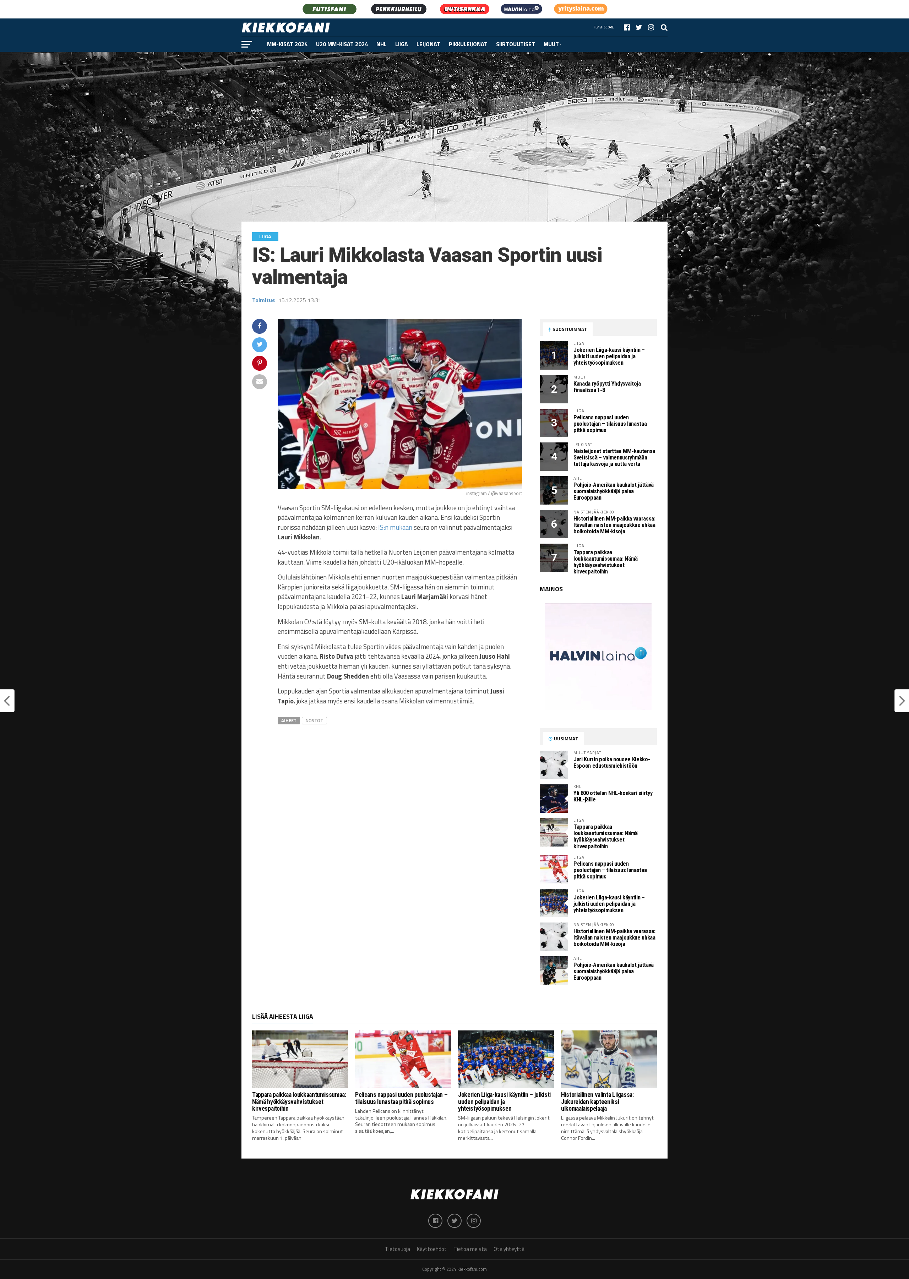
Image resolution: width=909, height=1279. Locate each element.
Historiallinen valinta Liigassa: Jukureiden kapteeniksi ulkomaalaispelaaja (597, 1101)
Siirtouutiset (515, 44)
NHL (381, 44)
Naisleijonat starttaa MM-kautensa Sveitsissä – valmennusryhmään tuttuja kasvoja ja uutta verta (614, 457)
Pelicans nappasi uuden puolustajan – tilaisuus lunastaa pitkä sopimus (610, 424)
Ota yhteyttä (509, 1249)
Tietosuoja (397, 1249)
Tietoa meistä (470, 1249)
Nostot (314, 720)
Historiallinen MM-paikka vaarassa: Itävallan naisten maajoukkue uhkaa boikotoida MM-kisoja (614, 525)
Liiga (401, 44)
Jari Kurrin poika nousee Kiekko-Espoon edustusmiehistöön (611, 762)
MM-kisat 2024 (287, 44)
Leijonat (428, 44)
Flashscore (604, 27)
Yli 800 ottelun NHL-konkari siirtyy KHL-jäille (612, 796)
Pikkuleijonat (468, 44)
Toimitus (263, 300)
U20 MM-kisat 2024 (342, 44)
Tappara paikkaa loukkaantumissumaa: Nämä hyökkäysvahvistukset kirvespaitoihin (605, 562)
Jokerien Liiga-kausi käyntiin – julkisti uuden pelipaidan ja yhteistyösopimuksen (609, 356)
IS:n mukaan (395, 527)
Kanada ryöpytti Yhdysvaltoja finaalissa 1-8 (607, 386)
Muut (551, 44)
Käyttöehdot (432, 1249)
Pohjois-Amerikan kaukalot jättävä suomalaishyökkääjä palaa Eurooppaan (613, 491)
